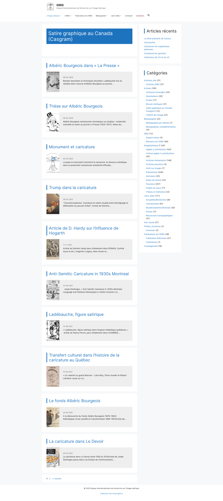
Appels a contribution (156, 149)
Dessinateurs (152, 96)
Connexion (140, 16)
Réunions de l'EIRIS (155, 141)
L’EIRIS (67, 16)
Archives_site (150, 80)
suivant (56, 478)
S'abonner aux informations (111, 493)
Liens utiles (149, 196)
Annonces (150, 230)
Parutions (150, 184)
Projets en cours (153, 188)
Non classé (149, 222)
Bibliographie (101, 16)
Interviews (151, 176)
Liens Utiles (115, 16)
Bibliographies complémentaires (161, 127)
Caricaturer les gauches (155, 53)
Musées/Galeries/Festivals (158, 208)
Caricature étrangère (155, 92)
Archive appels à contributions (160, 153)
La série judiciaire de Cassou (157, 38)
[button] (149, 15)
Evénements (151, 172)
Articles (147, 88)
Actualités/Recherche (156, 200)
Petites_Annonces (152, 226)
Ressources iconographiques (159, 215)
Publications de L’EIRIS (83, 16)
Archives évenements (156, 160)
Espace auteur (152, 137)
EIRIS (60, 5)
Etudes (149, 100)
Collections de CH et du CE (156, 57)
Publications (151, 242)
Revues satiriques (154, 104)
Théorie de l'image (154, 115)
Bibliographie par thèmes (157, 123)
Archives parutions (154, 164)
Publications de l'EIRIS (154, 234)
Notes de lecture (154, 180)
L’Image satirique (52, 16)
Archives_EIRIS (153, 84)
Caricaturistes (152, 204)
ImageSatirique (151, 145)
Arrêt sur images (153, 168)
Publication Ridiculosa (156, 238)
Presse (149, 211)
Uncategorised (151, 246)
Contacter (129, 16)
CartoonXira (149, 42)
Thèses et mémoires (155, 192)
